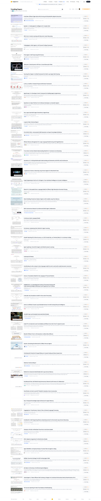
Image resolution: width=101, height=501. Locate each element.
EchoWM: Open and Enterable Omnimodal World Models (36, 314)
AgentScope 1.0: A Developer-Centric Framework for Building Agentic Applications (42, 93)
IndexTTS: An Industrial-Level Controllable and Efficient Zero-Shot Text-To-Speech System (44, 323)
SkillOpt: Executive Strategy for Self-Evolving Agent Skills (37, 458)
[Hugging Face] (52, 499)
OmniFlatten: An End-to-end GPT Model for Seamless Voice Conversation (40, 391)
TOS (23, 499)
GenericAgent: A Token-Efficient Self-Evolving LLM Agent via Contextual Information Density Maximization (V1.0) (49, 477)
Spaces (56, 1)
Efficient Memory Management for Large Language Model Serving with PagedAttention (43, 142)
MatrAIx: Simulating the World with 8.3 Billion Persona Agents (38, 343)
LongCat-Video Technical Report (31, 122)
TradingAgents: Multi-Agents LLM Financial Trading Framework (38, 45)
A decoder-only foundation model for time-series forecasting (37, 295)
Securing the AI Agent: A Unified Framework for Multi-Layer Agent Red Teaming (42, 74)
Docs (68, 1)
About (38, 499)
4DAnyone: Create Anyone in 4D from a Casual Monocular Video (38, 64)
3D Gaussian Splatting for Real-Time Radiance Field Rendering (38, 487)
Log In (84, 1)
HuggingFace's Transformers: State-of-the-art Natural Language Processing (41, 410)
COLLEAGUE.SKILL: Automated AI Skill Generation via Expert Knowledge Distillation (43, 132)
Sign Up (88, 1)
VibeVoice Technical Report (30, 362)
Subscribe (60, 4)
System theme (14, 499)
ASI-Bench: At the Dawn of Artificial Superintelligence (36, 468)
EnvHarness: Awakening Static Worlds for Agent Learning (37, 228)
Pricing (77, 1)
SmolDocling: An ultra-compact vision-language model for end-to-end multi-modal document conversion (47, 266)
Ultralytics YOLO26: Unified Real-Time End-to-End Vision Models (38, 429)
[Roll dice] (62, 9)
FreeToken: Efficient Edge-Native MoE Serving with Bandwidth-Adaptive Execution (42, 16)
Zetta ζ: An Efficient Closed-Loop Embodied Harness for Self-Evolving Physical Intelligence (44, 304)
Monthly (76, 9)
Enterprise (73, 1)
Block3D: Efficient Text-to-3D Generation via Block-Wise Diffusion (38, 334)
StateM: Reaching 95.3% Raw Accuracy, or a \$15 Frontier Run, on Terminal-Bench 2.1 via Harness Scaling (47, 237)
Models (45, 1)
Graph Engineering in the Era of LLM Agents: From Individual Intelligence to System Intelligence (45, 180)
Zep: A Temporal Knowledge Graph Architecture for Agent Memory (39, 400)
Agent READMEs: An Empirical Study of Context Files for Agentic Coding (40, 448)
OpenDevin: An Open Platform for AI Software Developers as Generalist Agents (41, 103)
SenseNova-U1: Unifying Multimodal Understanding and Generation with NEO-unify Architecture (46, 160)
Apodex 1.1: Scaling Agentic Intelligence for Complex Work (37, 26)
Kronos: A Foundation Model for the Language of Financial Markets (39, 275)
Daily (70, 9)
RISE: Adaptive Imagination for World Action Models (35, 439)
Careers (45, 499)
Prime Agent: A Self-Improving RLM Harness (34, 54)
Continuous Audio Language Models (32, 218)
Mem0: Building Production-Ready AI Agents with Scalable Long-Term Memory (41, 199)
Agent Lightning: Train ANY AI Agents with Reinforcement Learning (39, 247)
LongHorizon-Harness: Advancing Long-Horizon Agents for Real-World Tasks (41, 170)
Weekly (73, 9)
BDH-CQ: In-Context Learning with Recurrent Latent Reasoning (38, 36)
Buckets (62, 1)
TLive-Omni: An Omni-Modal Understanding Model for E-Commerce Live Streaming (43, 151)
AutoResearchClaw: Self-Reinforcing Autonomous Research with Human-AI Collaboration (44, 381)
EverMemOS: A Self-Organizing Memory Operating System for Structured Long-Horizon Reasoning (46, 420)
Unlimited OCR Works (29, 256)
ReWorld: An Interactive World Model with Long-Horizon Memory (38, 371)
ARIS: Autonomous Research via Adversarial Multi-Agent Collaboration (40, 208)
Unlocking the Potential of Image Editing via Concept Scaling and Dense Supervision (43, 353)
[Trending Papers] (79, 9)
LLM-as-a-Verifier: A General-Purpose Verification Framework (38, 83)
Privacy (30, 499)
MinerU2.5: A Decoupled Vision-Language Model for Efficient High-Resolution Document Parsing (45, 189)
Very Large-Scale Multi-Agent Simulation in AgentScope (36, 112)
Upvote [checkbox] (86, 16)
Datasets (50, 1)
